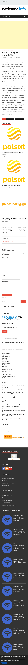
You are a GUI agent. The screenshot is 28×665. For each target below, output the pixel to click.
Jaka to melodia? (6, 368)
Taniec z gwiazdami (6, 374)
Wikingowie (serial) (19, 118)
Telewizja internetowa (7, 488)
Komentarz (5, 257)
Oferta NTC (4, 50)
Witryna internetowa (8, 288)
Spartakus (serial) (10, 118)
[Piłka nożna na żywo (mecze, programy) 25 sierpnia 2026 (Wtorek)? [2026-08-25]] (7, 538)
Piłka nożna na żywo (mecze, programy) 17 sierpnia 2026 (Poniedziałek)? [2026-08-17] (18, 646)
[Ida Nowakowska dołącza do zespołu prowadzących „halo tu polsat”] (14, 171)
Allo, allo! (4, 366)
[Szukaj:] (14, 301)
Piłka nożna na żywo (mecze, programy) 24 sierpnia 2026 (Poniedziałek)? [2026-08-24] (18, 547)
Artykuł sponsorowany (7, 500)
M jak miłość (5, 355)
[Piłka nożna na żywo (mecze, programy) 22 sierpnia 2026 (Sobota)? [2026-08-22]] (7, 581)
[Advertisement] (14, 35)
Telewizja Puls (10, 50)
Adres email (5, 281)
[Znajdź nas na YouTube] (10, 468)
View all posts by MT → (8, 241)
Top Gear (4, 377)
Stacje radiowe (5, 485)
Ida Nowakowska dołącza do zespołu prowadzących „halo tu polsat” (11, 186)
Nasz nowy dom (6, 371)
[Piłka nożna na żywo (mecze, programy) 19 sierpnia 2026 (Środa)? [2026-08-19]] (7, 623)
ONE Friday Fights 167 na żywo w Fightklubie (13, 404)
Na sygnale (4, 358)
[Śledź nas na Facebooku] (3, 468)
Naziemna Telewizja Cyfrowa (8, 478)
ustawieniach (17, 660)
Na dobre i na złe (6, 356)
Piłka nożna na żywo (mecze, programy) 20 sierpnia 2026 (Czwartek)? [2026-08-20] (18, 604)
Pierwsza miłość (6, 363)
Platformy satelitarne (7, 495)
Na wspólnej (5, 359)
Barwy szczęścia (6, 353)
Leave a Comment (16, 57)
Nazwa (4, 275)
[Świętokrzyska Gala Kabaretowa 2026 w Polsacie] (14, 139)
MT (11, 57)
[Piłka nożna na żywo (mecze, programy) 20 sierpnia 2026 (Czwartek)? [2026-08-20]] (7, 609)
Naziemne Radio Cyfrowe (8, 483)
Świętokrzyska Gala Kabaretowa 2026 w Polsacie (13, 389)
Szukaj (4, 331)
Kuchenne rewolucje (7, 369)
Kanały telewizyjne (6, 492)
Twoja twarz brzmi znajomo (8, 376)
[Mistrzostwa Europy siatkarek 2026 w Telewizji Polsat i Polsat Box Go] (14, 204)
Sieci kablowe (5, 497)
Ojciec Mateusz (6, 361)
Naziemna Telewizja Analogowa (9, 505)
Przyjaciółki (5, 364)
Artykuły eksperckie (6, 502)
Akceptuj (4, 662)
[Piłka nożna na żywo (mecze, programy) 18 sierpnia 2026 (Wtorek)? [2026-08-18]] (7, 638)
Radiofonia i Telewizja (7, 490)
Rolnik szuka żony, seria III (8, 372)
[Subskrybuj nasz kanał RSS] (7, 468)
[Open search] (25, 16)
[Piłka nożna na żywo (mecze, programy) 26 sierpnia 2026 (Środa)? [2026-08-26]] (7, 524)
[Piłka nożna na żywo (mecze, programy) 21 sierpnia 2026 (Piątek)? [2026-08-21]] (7, 595)
